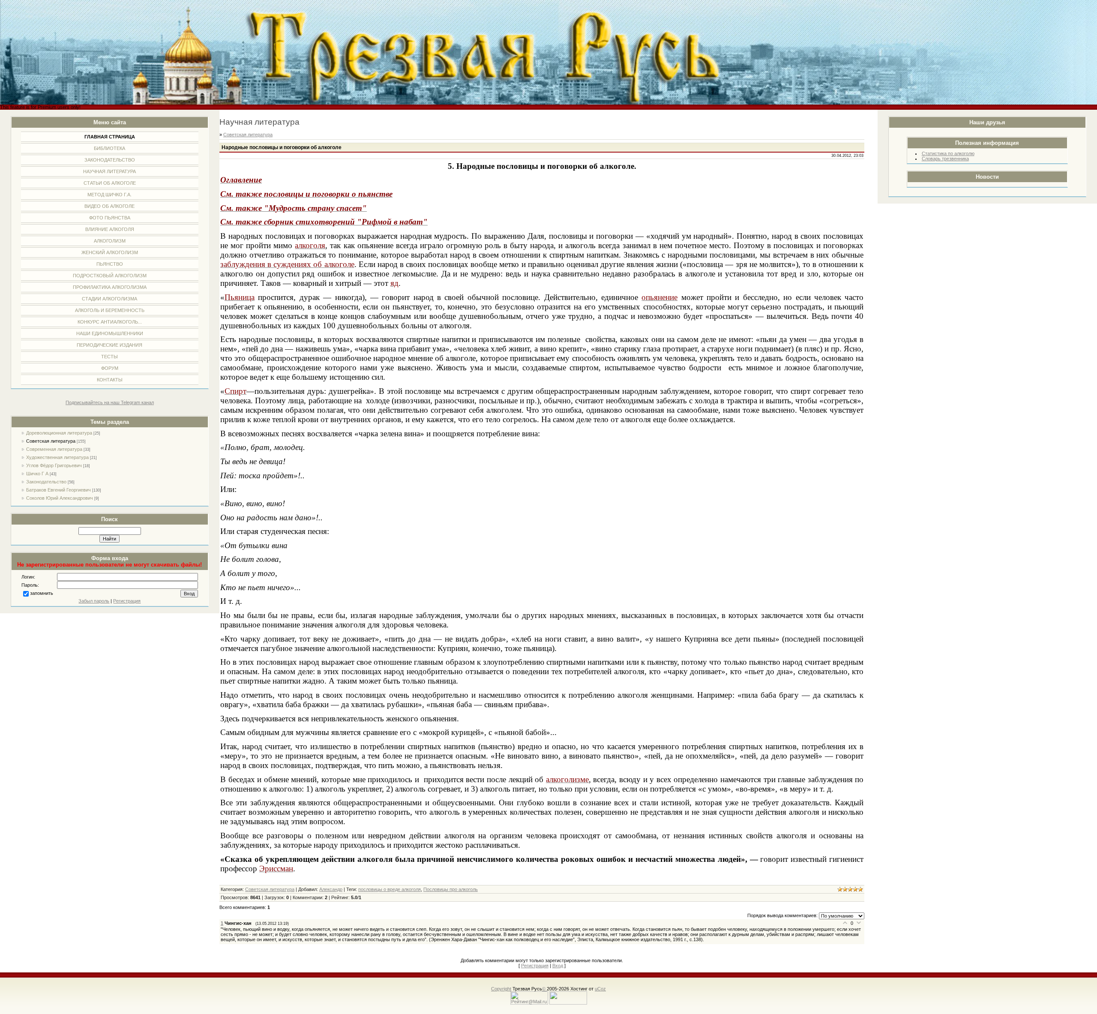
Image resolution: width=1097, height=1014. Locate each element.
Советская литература (50, 441)
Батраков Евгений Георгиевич (58, 489)
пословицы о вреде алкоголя (389, 889)
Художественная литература (57, 457)
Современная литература (54, 449)
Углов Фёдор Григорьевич (54, 465)
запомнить (41, 593)
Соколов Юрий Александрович (59, 498)
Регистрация (127, 600)
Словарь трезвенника (945, 158)
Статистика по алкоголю (948, 153)
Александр (330, 889)
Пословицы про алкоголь (450, 889)
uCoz (600, 988)
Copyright (501, 988)
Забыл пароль (93, 600)
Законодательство (46, 481)
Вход (557, 965)
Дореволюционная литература (59, 432)
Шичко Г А (37, 473)
